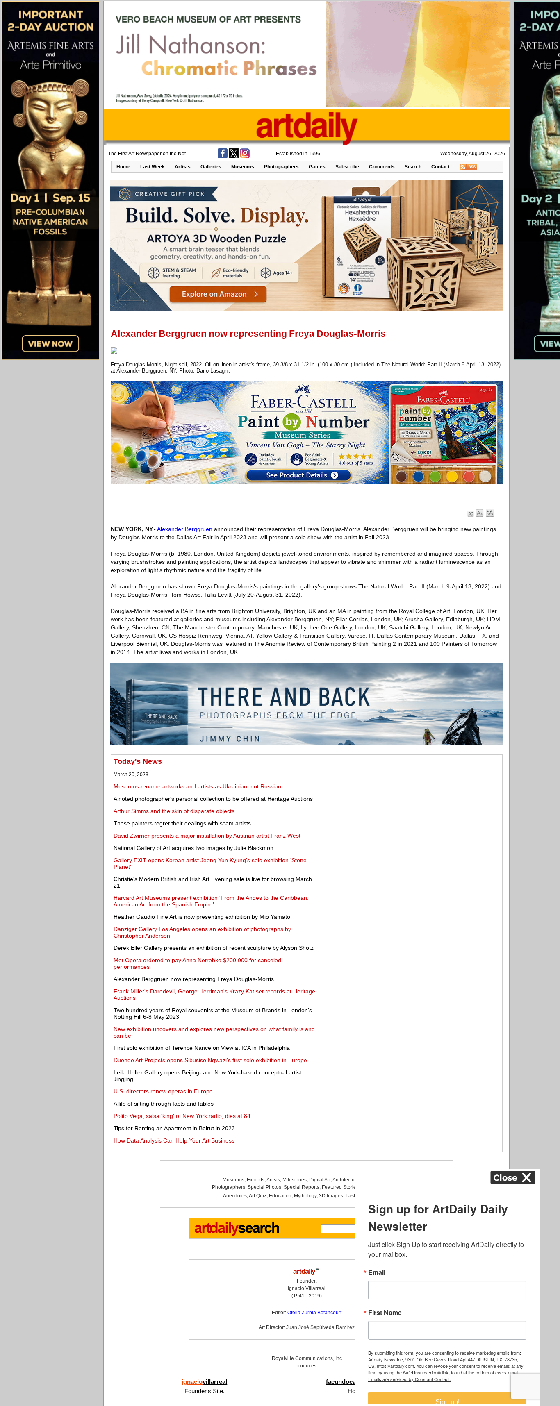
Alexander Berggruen (184, 529)
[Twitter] (234, 156)
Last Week (152, 167)
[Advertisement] (409, 814)
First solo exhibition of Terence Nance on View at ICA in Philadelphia (202, 1048)
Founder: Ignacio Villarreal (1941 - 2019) (307, 1288)
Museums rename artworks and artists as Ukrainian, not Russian (197, 786)
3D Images (331, 1196)
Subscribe (347, 167)
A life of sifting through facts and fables (164, 1103)
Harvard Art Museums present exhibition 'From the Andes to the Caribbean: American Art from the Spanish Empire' (211, 901)
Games (317, 167)
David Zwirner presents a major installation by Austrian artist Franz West (207, 835)
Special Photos (264, 1187)
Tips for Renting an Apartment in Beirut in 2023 (174, 1128)
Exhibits (255, 1180)
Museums (242, 167)
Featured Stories (340, 1187)
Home (123, 167)
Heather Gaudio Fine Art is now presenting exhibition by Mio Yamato (202, 916)
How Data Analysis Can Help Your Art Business (174, 1140)
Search (413, 167)
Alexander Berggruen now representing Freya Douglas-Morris (194, 979)
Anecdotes (235, 1196)
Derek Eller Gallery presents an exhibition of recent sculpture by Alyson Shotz (214, 948)
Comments (382, 167)
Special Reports (301, 1187)
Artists (183, 167)
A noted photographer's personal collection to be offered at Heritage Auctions (213, 798)
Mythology (305, 1196)
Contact (440, 167)
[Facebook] (223, 156)
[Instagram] (245, 156)
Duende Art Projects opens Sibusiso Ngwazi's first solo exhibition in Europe (210, 1060)
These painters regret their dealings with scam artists (182, 823)
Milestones (294, 1180)
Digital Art (319, 1180)
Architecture (345, 1180)
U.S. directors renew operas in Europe (163, 1091)
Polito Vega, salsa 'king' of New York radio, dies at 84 (182, 1116)
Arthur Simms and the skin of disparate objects (174, 811)
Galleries (210, 167)
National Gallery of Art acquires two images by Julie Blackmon (193, 848)
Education (280, 1196)
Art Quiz (257, 1196)
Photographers (281, 167)
